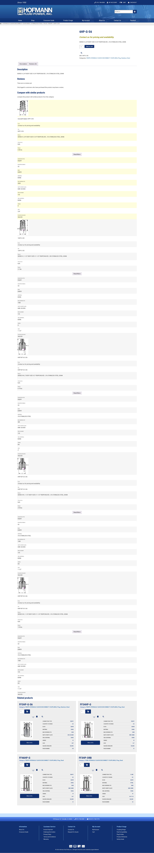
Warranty (46, 839)
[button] (33, 717)
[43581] (88, 712)
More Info (29, 742)
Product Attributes (122, 837)
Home (20, 20)
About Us (102, 20)
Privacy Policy (47, 834)
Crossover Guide (48, 20)
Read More (77, 154)
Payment (133, 20)
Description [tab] (23, 64)
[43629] (27, 765)
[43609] (87, 765)
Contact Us (117, 20)
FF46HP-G (24, 757)
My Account (86, 20)
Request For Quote (73, 832)
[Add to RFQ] (37, 716)
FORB (86, 760)
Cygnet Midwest (95, 849)
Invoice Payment (48, 829)
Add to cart (89, 46)
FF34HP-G (85, 704)
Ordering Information (49, 832)
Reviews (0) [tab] (33, 64)
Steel (123, 707)
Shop (32, 20)
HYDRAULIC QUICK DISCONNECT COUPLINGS (16, 23)
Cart (93, 832)
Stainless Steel (37, 23)
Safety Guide (120, 839)
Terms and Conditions (49, 837)
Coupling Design (121, 829)
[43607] (27, 712)
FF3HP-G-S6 (26, 704)
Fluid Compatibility (122, 832)
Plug (45, 23)
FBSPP (50, 23)
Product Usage (68, 20)
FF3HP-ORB (85, 757)
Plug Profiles (120, 834)
